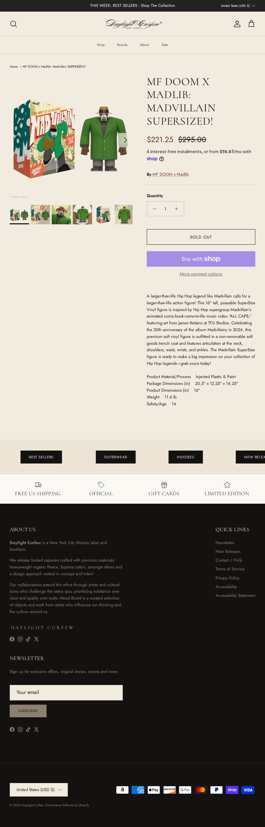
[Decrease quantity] (152, 209)
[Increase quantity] (178, 209)
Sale (165, 44)
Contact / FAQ (229, 560)
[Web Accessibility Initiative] (2, 819)
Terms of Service (230, 569)
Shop (101, 44)
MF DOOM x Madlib (171, 174)
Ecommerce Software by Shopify (67, 805)
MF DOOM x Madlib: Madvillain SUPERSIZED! (54, 66)
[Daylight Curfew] (132, 23)
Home (14, 66)
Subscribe (28, 710)
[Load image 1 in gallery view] (71, 136)
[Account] (236, 24)
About (144, 44)
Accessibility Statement (235, 595)
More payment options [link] (201, 274)
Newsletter (225, 543)
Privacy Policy (227, 578)
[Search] (13, 24)
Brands (122, 44)
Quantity (155, 196)
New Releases (228, 551)
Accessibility (226, 587)
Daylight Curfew (32, 805)
